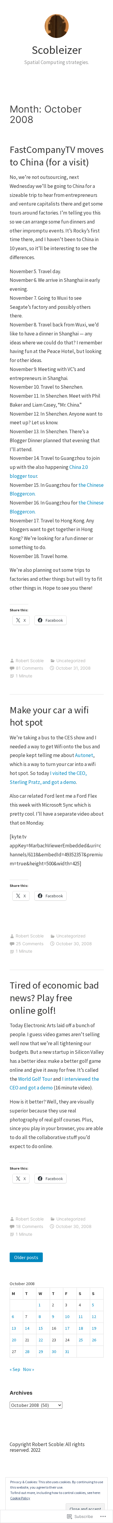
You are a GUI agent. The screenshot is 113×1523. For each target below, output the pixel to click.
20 (14, 1340)
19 (94, 1328)
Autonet (84, 755)
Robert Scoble (30, 660)
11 (81, 1316)
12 (94, 1316)
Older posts (26, 1257)
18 (81, 1328)
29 (41, 1351)
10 (67, 1316)
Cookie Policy (20, 1498)
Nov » (28, 1369)
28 (27, 1351)
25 (81, 1340)
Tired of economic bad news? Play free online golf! (54, 997)
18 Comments (29, 1226)
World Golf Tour (35, 1079)
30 (54, 1351)
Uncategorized (71, 660)
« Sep (15, 1369)
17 (67, 1328)
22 (41, 1340)
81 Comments (29, 668)
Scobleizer (57, 50)
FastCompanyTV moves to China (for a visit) (57, 156)
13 (14, 1328)
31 (67, 1351)
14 (27, 1328)
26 (94, 1340)
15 (41, 1328)
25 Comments (29, 943)
